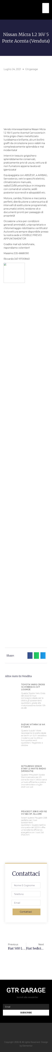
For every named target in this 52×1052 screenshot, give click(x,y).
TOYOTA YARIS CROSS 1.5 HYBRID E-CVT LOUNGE (33, 687)
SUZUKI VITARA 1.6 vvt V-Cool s (33, 725)
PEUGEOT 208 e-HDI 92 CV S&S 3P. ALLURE (34, 812)
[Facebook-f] (26, 1030)
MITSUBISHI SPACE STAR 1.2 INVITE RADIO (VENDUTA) (33, 768)
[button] (40, 10)
